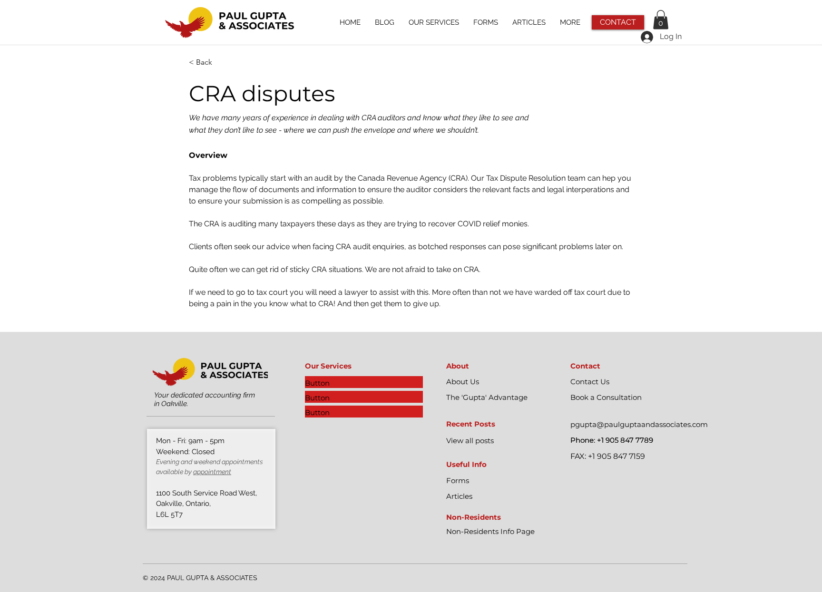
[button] (661, 19)
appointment (212, 472)
